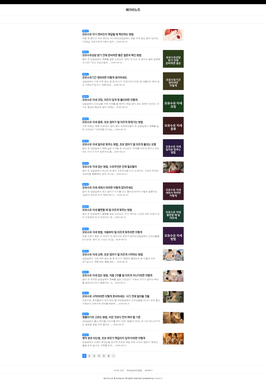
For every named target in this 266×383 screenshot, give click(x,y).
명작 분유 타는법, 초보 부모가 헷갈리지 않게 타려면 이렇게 (113, 338)
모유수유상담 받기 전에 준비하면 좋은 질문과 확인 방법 (111, 55)
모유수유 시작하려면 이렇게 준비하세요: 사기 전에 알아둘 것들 (115, 296)
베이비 (85, 31)
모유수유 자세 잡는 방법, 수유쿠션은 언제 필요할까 (109, 166)
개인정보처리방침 (134, 370)
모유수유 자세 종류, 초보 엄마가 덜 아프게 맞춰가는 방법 (112, 122)
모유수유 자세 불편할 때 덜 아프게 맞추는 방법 (107, 210)
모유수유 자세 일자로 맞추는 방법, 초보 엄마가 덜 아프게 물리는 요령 (119, 144)
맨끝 (113, 356)
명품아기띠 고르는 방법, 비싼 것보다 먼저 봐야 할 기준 (111, 317)
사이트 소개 (118, 370)
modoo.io (158, 378)
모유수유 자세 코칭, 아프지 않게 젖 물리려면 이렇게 (109, 99)
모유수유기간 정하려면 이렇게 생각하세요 (104, 77)
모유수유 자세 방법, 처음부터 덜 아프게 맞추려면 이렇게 (112, 232)
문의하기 (149, 370)
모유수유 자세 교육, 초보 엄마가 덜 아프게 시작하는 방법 (112, 254)
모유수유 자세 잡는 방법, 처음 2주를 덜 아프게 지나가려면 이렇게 (117, 275)
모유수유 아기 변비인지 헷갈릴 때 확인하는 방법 (108, 34)
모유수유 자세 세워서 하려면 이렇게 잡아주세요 (107, 187)
